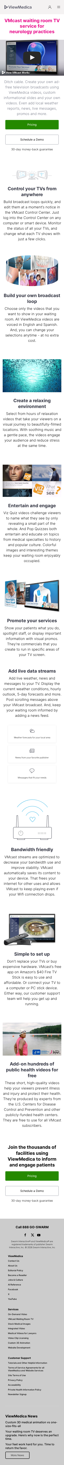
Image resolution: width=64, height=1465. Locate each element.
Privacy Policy (15, 1380)
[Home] (18, 7)
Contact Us (13, 1260)
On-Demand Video (17, 1314)
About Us (12, 1265)
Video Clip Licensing (18, 1338)
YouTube (12, 1299)
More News (17, 1455)
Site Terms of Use (17, 1375)
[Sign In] (49, 7)
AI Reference (14, 1284)
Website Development (19, 1347)
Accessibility (14, 1385)
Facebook (13, 1289)
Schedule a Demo (32, 139)
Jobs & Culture (15, 1279)
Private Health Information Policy (24, 1389)
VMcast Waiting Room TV (20, 1319)
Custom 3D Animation (19, 1342)
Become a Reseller (17, 1275)
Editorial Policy (15, 1270)
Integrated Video (16, 1328)
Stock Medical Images (19, 1323)
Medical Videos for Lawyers (22, 1333)
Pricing (32, 124)
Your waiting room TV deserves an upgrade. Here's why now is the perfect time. (32, 1435)
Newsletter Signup (17, 1394)
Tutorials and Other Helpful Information (27, 1363)
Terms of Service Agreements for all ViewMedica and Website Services (26, 1369)
